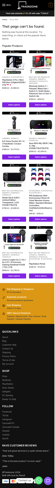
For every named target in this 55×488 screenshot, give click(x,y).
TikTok (5, 415)
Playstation (46, 191)
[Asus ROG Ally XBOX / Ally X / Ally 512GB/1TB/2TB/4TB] (41, 124)
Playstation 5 (17, 77)
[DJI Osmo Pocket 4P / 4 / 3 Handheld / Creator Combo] (14, 124)
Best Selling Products (39, 77)
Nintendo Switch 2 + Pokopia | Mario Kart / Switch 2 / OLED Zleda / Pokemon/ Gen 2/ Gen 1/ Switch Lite (40, 91)
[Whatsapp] (39, 480)
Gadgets (41, 79)
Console (6, 77)
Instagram (7, 419)
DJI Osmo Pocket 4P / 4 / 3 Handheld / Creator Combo (13, 143)
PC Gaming (7, 395)
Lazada (5, 434)
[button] (50, 5)
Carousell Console (10, 427)
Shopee (6, 430)
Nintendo (33, 83)
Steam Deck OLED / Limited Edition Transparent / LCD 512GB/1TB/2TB (11, 201)
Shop (4, 376)
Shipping (6, 352)
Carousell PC (8, 423)
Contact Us (7, 348)
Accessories (34, 191)
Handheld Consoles (38, 81)
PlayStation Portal (37, 264)
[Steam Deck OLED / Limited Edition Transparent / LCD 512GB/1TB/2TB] (14, 176)
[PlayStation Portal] (41, 238)
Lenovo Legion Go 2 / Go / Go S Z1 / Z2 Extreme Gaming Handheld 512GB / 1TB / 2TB (14, 263)
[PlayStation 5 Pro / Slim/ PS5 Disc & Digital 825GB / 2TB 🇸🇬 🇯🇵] (14, 62)
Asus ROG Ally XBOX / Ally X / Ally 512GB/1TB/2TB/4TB (41, 145)
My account (8, 364)
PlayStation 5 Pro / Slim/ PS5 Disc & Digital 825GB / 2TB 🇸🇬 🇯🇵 (14, 82)
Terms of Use (8, 360)
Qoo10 (5, 438)
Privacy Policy (9, 356)
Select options (14, 105)
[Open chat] (48, 481)
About (5, 337)
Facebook (7, 411)
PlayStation (7, 384)
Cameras (6, 138)
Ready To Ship (9, 399)
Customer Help (9, 344)
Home (4, 19)
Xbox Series (8, 387)
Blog (4, 341)
